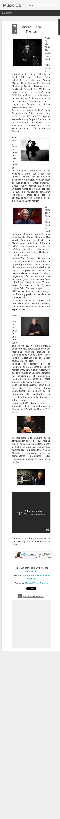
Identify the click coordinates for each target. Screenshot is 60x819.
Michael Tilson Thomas (31, 29)
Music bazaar (31, 570)
